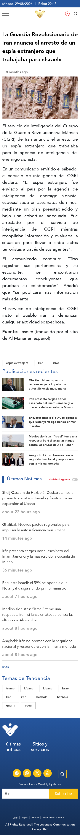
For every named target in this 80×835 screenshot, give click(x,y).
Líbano (28, 688)
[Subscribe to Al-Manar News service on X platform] (37, 773)
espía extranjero (17, 363)
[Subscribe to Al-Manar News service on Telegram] (17, 773)
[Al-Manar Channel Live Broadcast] (47, 773)
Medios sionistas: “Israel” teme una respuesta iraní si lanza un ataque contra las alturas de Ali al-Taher (37, 614)
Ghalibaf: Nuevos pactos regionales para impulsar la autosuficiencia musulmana (36, 527)
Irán (40, 363)
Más (5, 667)
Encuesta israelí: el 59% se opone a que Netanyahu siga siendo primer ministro (35, 585)
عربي (15, 817)
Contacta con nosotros (53, 817)
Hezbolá (41, 697)
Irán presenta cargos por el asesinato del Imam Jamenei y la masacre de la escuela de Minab (38, 556)
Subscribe (63, 793)
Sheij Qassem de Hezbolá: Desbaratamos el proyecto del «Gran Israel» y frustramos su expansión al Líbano (38, 498)
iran (23, 697)
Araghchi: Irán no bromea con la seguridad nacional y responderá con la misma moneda (39, 643)
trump (10, 688)
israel (56, 363)
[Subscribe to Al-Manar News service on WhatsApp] (27, 773)
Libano (47, 688)
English (24, 817)
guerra (10, 705)
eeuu (28, 705)
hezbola (62, 697)
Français (35, 817)
